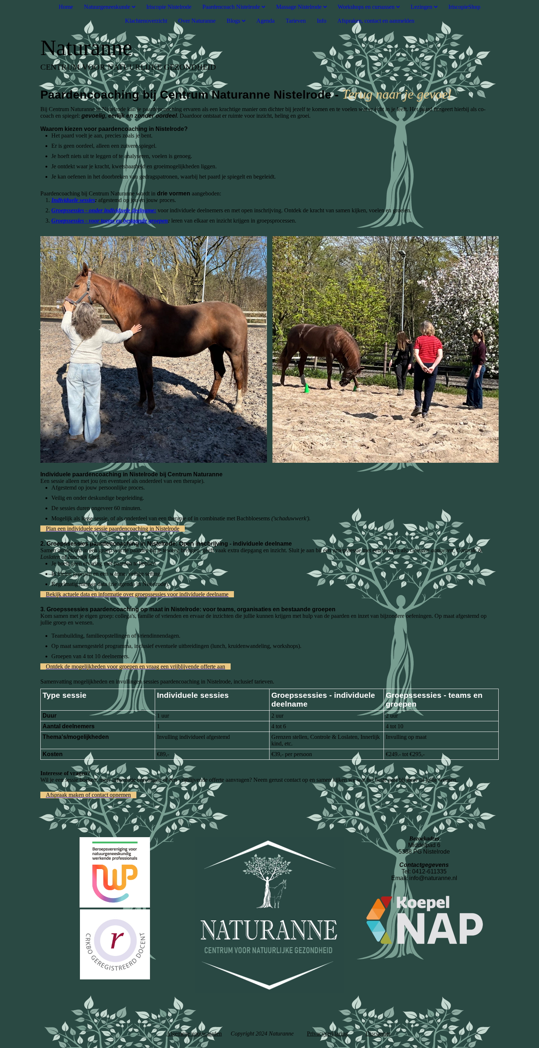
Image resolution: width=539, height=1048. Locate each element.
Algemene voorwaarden (194, 1033)
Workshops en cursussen (366, 7)
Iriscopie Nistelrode (168, 7)
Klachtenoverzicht (146, 21)
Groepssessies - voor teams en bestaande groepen (109, 220)
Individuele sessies (73, 200)
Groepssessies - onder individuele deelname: (103, 210)
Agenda (265, 21)
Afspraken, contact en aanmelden (375, 21)
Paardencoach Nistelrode (231, 7)
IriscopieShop (464, 7)
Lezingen (421, 7)
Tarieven (296, 21)
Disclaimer (378, 1033)
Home (66, 7)
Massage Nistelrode (299, 7)
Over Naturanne (197, 21)
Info (321, 21)
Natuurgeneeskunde (108, 7)
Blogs (233, 21)
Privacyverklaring (327, 1033)
